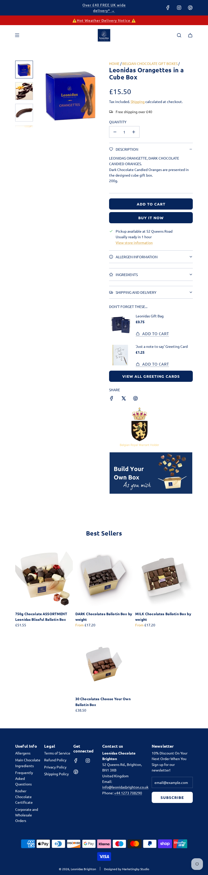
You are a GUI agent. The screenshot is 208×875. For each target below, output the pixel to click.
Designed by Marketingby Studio (126, 869)
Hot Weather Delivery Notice (104, 20)
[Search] (179, 35)
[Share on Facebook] (111, 399)
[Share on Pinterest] (135, 399)
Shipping (138, 101)
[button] (41, 94)
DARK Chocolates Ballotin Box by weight (103, 616)
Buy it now (151, 217)
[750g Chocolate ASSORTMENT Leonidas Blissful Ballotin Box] (44, 578)
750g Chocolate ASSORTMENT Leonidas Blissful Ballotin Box (41, 616)
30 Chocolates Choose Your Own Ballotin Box (103, 701)
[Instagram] (179, 7)
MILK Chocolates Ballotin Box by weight (163, 616)
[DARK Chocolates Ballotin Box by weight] (104, 578)
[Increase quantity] (133, 132)
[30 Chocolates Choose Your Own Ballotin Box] (104, 664)
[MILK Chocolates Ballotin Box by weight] (164, 578)
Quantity (117, 121)
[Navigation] (17, 35)
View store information (134, 242)
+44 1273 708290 (128, 793)
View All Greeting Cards (151, 376)
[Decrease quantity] (114, 132)
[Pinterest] (190, 7)
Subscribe (172, 797)
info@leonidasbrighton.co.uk (125, 787)
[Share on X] (123, 399)
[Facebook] (168, 7)
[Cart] (190, 35)
